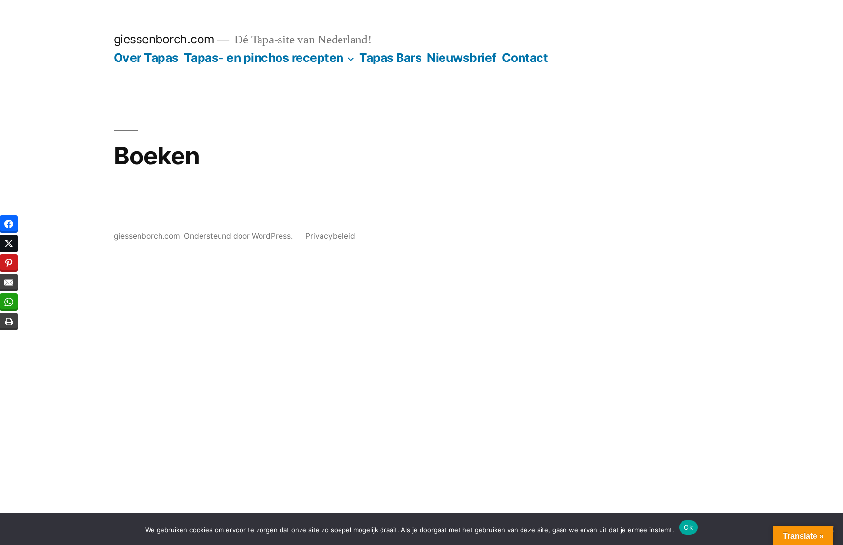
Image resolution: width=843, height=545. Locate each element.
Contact (525, 57)
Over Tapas (146, 57)
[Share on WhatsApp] (9, 302)
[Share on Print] (9, 321)
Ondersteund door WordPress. (239, 236)
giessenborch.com (164, 39)
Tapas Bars (390, 57)
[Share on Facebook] (9, 224)
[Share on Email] (9, 282)
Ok (688, 527)
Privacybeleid (330, 236)
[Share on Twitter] (9, 243)
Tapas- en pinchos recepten (263, 57)
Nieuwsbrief (462, 57)
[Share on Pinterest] (9, 263)
